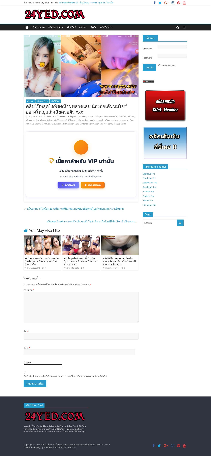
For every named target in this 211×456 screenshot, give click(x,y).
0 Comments (60, 116)
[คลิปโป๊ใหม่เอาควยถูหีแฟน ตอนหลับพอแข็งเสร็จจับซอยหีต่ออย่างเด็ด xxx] (120, 237)
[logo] (55, 411)
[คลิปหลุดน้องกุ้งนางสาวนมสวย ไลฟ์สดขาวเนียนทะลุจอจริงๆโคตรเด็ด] (42, 237)
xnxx (89, 116)
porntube (82, 116)
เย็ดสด (91, 124)
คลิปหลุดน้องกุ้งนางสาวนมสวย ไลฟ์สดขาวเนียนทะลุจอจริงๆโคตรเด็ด (42, 261)
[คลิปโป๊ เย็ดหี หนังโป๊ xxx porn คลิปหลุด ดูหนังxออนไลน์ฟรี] (27, 27)
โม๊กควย (117, 124)
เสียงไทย (103, 124)
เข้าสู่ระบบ (70, 185)
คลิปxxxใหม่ (113, 116)
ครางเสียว (104, 116)
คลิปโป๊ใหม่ (55, 101)
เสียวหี (110, 124)
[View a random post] (184, 27)
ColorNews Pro (150, 182)
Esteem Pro (148, 191)
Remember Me (168, 65)
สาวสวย (123, 120)
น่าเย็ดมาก (115, 120)
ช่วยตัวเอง (93, 120)
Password (147, 57)
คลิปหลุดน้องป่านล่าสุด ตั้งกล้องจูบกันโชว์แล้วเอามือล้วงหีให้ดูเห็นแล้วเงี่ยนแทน (93, 221)
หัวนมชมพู (57, 124)
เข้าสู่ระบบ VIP (38, 27)
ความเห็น (29, 290)
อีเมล (27, 347)
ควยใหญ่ (85, 120)
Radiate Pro (148, 196)
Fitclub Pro (148, 200)
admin (48, 116)
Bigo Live (74, 116)
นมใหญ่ (107, 120)
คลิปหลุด (131, 116)
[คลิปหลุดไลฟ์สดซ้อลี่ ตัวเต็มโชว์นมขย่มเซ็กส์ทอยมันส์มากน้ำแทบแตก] (81, 237)
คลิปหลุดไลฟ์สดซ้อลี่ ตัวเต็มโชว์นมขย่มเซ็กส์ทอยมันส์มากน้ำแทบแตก (80, 261)
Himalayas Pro (149, 205)
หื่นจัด (65, 124)
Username (147, 48)
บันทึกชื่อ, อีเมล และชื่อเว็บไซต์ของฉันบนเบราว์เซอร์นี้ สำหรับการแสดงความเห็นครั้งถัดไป (65, 376)
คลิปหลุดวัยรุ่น (42, 101)
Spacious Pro (149, 173)
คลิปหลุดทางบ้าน (32, 120)
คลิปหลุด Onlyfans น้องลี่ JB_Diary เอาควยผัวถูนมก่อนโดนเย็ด (86, 2)
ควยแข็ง (77, 120)
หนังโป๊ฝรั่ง (104, 27)
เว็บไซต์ (27, 362)
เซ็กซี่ (77, 124)
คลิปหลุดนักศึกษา (46, 120)
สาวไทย (130, 120)
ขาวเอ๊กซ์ (95, 116)
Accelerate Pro (149, 187)
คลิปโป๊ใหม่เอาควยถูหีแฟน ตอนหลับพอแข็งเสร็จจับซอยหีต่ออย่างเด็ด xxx (119, 261)
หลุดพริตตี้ (39, 124)
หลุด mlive (30, 124)
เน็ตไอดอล (84, 124)
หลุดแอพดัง (48, 124)
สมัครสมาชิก (94, 185)
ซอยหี (100, 120)
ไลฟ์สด (123, 124)
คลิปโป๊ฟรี (71, 27)
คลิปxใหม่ (122, 116)
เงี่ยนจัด (71, 124)
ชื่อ (26, 331)
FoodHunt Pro (149, 178)
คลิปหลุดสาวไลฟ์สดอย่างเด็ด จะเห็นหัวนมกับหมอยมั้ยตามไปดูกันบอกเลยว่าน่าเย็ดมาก (74, 208)
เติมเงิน (93, 27)
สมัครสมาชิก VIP (55, 27)
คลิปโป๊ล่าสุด (59, 120)
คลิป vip (83, 27)
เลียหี (97, 124)
